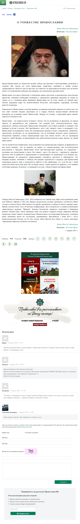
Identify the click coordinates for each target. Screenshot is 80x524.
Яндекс (19, 432)
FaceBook (11, 432)
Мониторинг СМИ (32, 8)
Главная (4, 8)
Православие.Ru (27, 427)
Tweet (3, 14)
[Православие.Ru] (17, 2)
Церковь (10, 8)
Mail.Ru (23, 432)
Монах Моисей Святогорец (67, 28)
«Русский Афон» (72, 31)
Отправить (63, 482)
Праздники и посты (20, 8)
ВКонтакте (15, 432)
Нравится (9, 14)
